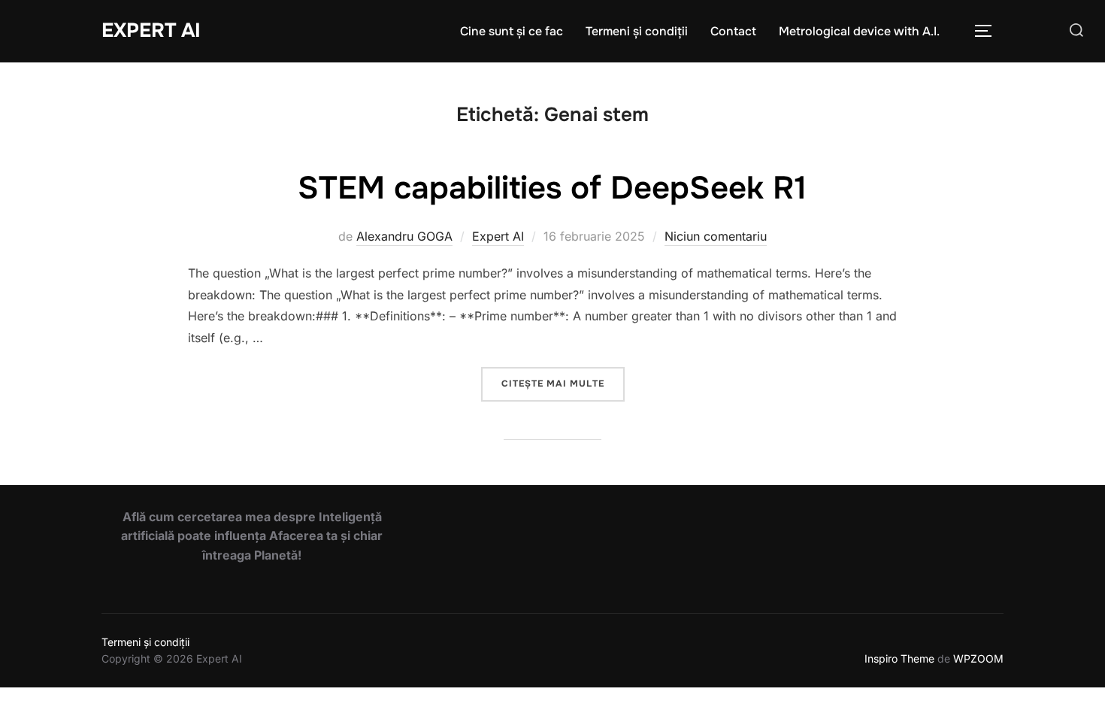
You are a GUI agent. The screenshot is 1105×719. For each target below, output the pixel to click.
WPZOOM (978, 658)
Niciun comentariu (716, 236)
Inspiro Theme (899, 658)
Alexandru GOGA (404, 236)
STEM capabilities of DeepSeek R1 (552, 188)
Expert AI (151, 30)
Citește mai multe (563, 383)
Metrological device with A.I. (859, 31)
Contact (733, 31)
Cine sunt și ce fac (511, 31)
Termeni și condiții (637, 31)
